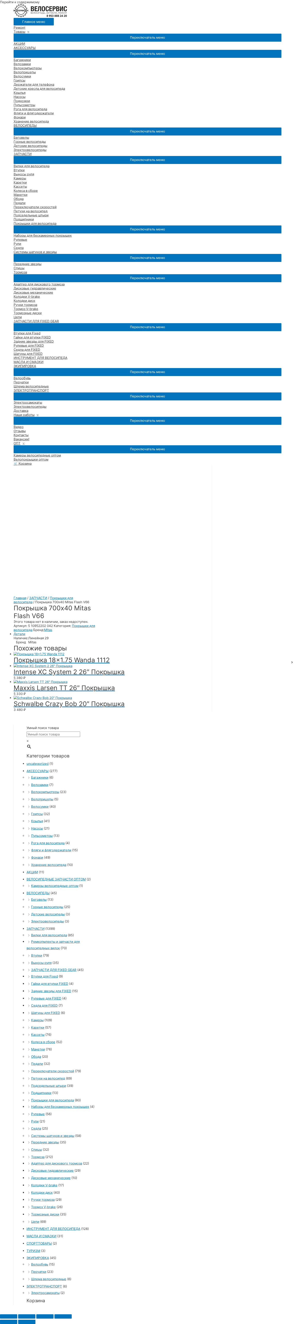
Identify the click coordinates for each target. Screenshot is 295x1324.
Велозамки (22, 64)
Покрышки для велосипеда (35, 223)
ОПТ (17, 443)
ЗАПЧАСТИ (23, 154)
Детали (19, 634)
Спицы (19, 268)
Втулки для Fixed (27, 333)
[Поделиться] (26, 1316)
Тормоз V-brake (26, 309)
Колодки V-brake (27, 296)
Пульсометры (24, 105)
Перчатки (21, 382)
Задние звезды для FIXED (34, 341)
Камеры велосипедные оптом (37, 455)
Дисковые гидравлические (35, 288)
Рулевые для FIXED (29, 345)
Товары (19, 32)
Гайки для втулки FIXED (32, 337)
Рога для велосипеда (30, 109)
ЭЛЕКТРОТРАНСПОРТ (31, 390)
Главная (20, 598)
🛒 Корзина (23, 463)
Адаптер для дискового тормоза (39, 284)
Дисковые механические (33, 292)
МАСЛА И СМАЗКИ (28, 362)
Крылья (19, 93)
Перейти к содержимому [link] (20, 2)
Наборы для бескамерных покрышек (43, 235)
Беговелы (21, 137)
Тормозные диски (28, 313)
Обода (19, 199)
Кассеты (20, 186)
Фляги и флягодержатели (34, 113)
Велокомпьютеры (28, 68)
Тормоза (20, 272)
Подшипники (24, 219)
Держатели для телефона (34, 84)
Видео (19, 427)
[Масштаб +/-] (63, 1316)
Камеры (20, 178)
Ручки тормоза (25, 305)
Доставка (21, 411)
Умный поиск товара (43, 728)
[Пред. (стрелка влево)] (8, 1322)
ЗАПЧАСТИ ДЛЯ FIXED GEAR (36, 321)
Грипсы (19, 80)
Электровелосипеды (30, 150)
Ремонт (19, 27)
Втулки (19, 170)
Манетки (20, 195)
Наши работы (24, 415)
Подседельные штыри (31, 215)
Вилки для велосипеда (31, 166)
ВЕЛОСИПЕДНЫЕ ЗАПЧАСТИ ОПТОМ (56, 879)
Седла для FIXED (27, 350)
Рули (17, 244)
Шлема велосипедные (31, 386)
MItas (48, 630)
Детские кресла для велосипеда (39, 89)
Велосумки (22, 76)
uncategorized (38, 764)
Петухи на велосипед (31, 211)
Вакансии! (21, 439)
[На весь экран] (45, 1316)
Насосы (19, 97)
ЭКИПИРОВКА (25, 366)
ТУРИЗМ (33, 1251)
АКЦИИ (19, 44)
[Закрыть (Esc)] (8, 1316)
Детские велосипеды (30, 146)
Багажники (22, 60)
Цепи (18, 317)
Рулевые (20, 240)
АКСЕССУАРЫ (25, 48)
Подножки (22, 101)
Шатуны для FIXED (28, 354)
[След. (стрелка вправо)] (26, 1322)
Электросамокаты (28, 402)
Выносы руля (24, 174)
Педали (19, 203)
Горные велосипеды (30, 142)
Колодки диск (24, 301)
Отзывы (20, 431)
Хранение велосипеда (31, 121)
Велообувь (22, 378)
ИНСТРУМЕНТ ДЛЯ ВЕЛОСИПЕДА (40, 358)
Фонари (20, 117)
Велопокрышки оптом (31, 459)
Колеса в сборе (26, 191)
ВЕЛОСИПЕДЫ (25, 125)
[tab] (113, 634)
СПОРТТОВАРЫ (39, 1243)
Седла (19, 248)
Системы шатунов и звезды (35, 252)
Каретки (20, 182)
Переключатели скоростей (35, 207)
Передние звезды (27, 264)
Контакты (21, 435)
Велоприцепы (25, 72)
